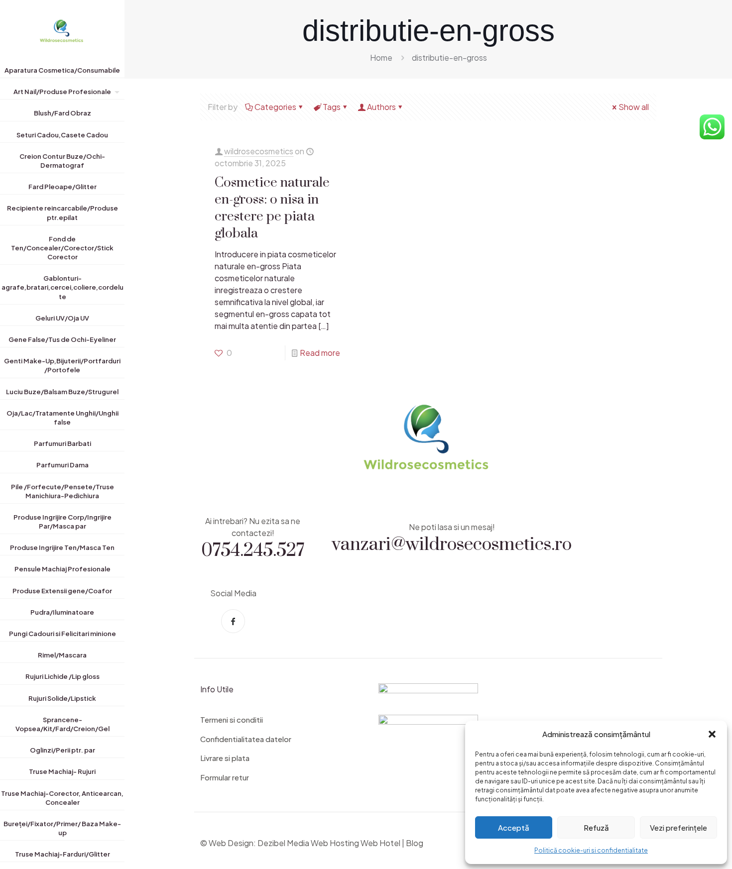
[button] (712, 734)
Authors (381, 107)
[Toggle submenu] (115, 93)
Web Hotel (380, 843)
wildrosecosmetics (258, 151)
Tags (332, 107)
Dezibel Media (283, 843)
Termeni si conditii (231, 719)
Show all (633, 107)
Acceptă (513, 827)
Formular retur (224, 777)
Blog (414, 843)
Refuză (596, 827)
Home (381, 57)
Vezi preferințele (678, 827)
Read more (320, 352)
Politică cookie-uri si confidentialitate (591, 850)
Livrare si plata (224, 757)
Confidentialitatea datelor (245, 739)
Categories (275, 107)
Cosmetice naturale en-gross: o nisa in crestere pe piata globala (272, 207)
